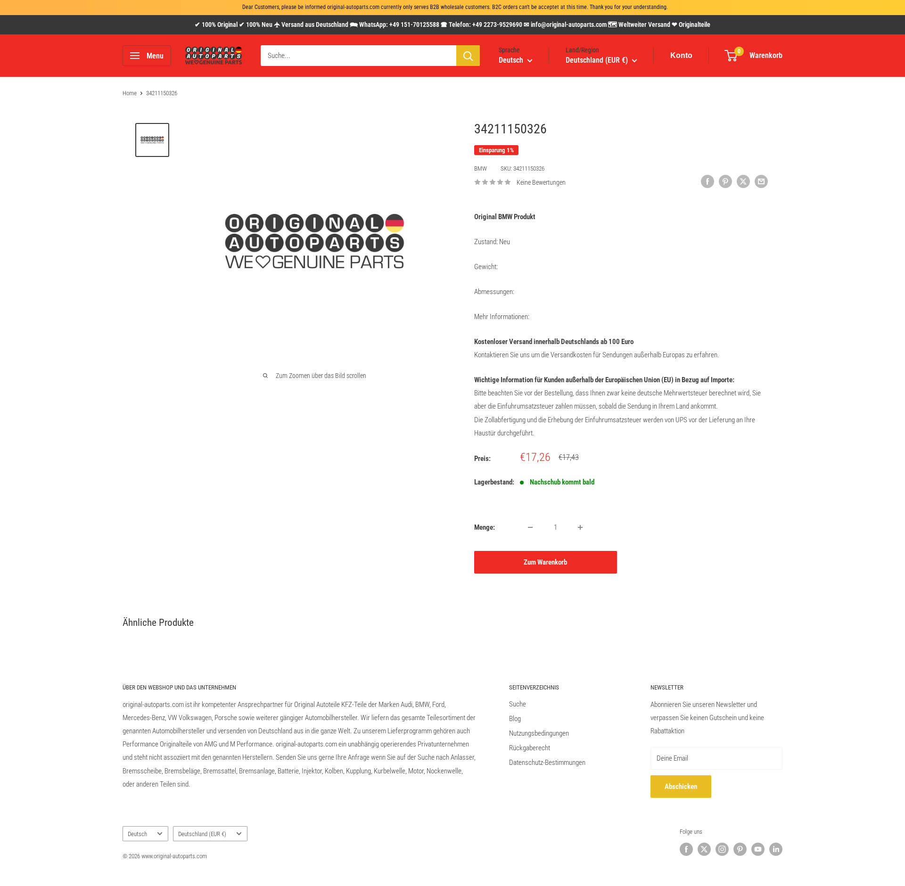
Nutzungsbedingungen (539, 733)
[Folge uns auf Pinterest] (740, 849)
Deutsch (137, 833)
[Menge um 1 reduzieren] (530, 527)
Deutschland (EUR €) (202, 833)
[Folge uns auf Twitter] (704, 849)
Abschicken (681, 786)
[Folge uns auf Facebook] (686, 849)
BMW (480, 168)
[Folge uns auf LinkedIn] (775, 849)
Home (130, 93)
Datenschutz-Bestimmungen (547, 762)
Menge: (484, 527)
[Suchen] (468, 55)
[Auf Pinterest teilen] (725, 181)
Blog (515, 718)
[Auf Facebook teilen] (707, 181)
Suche (517, 704)
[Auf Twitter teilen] (743, 181)
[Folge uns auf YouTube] (758, 849)
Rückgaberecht (529, 748)
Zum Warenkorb (545, 562)
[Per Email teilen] (761, 181)
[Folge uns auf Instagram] (722, 849)
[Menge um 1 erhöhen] (580, 527)
